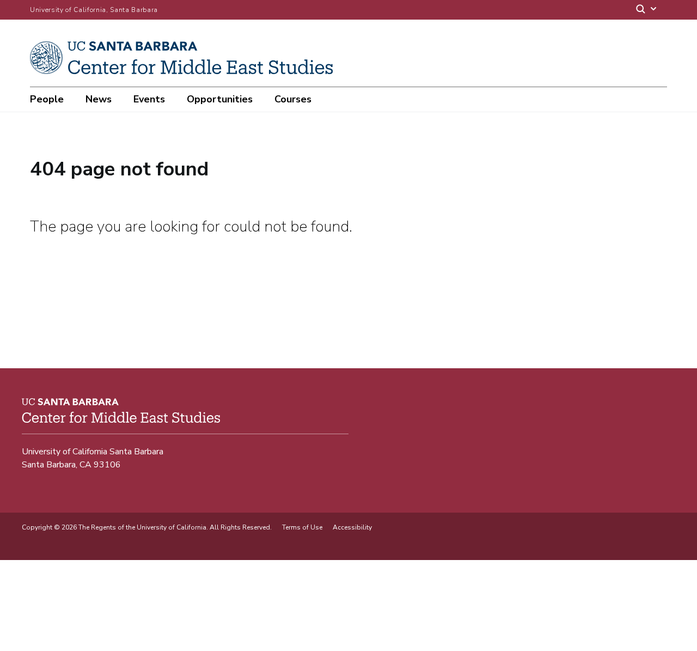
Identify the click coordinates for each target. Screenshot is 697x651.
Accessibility (352, 527)
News (98, 99)
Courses (292, 99)
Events (149, 99)
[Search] (647, 10)
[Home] (185, 71)
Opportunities (220, 99)
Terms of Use (302, 527)
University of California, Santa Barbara (94, 9)
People (47, 99)
